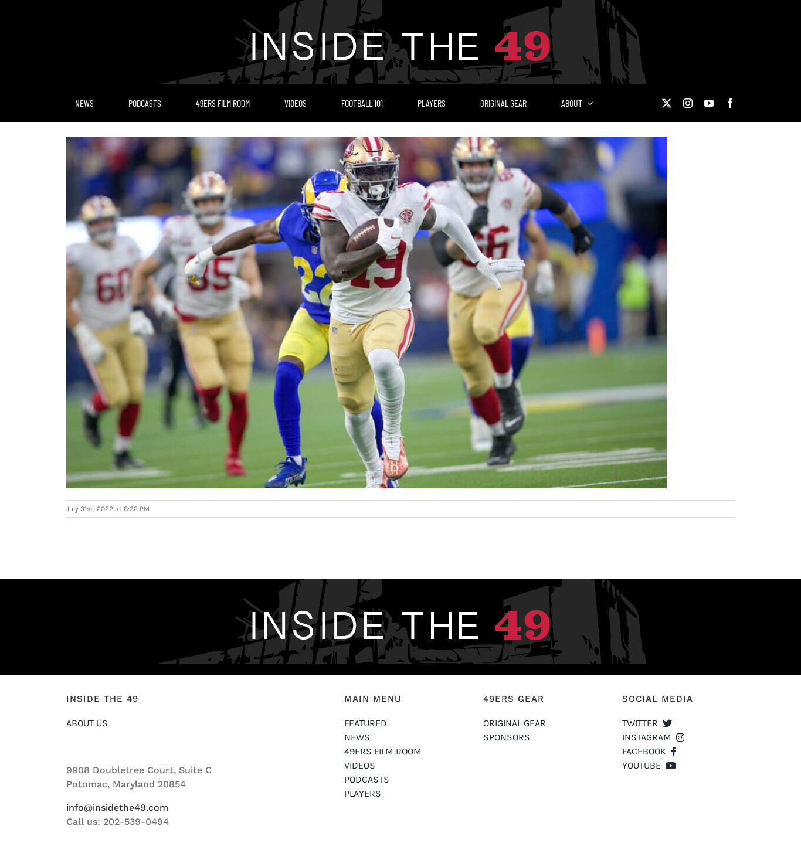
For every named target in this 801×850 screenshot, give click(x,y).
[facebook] (730, 103)
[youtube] (709, 103)
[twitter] (666, 103)
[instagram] (688, 103)
